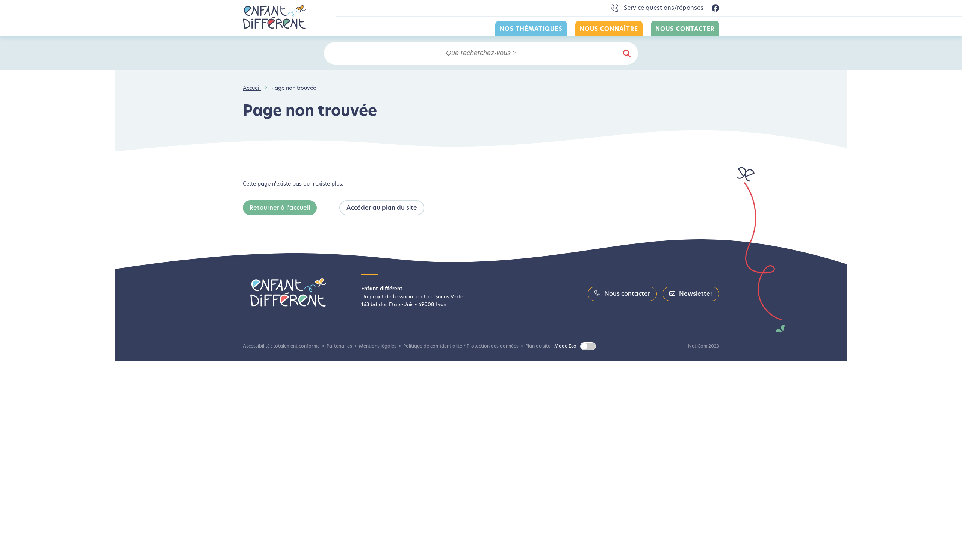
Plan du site (538, 346)
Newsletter (695, 294)
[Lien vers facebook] (715, 8)
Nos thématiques (531, 29)
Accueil (252, 88)
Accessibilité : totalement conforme (281, 346)
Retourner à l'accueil (280, 208)
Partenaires (339, 346)
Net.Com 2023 (703, 346)
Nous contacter (685, 29)
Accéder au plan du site (381, 208)
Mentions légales (377, 346)
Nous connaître (609, 29)
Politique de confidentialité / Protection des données (461, 346)
